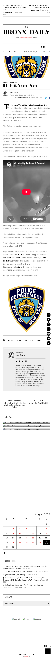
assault (11, 340)
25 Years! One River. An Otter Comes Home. (20, 571)
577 (13, 257)
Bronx (19, 340)
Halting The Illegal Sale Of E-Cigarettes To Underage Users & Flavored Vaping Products (14, 405)
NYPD (39, 340)
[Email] (49, 338)
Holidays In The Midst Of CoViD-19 (38, 403)
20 (33, 538)
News (10, 52)
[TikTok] (49, 329)
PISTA (9, 261)
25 (20, 542)
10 (13, 533)
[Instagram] (49, 324)
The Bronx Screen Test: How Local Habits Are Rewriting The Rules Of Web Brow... (14, 7)
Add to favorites (22, 98)
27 (33, 542)
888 (44, 257)
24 (13, 542)
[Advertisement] (26, 475)
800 (9, 257)
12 (26, 533)
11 (20, 533)
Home (5, 52)
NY (26, 340)
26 (26, 542)
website (16, 267)
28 (40, 542)
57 (4, 261)
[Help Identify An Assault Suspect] (26, 67)
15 (46, 533)
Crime (16, 52)
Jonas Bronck (7, 12)
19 (26, 538)
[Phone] (49, 343)
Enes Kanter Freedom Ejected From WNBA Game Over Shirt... (39, 6)
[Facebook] (49, 315)
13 (33, 533)
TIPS (18, 257)
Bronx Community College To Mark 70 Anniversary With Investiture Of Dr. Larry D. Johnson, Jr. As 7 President (24, 579)
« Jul (4, 553)
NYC (32, 340)
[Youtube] (49, 334)
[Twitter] (49, 320)
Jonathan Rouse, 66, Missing (15, 575)
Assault (22, 52)
